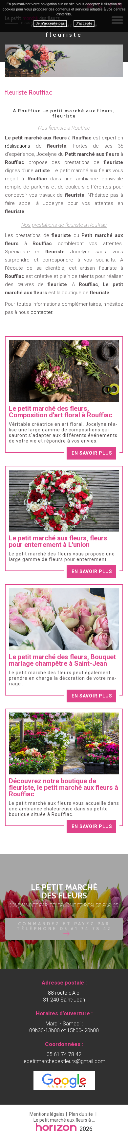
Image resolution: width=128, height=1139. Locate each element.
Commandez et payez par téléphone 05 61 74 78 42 (64, 926)
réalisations (20, 146)
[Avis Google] (64, 1080)
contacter (41, 312)
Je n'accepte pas (50, 23)
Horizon (56, 1127)
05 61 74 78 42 (64, 1054)
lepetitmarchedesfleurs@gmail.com (64, 1061)
